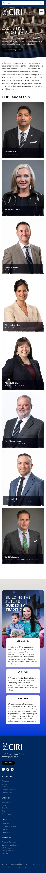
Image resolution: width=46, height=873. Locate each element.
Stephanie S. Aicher (13, 325)
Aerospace (6, 802)
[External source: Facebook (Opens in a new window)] (12, 769)
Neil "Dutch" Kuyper (13, 441)
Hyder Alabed (11, 499)
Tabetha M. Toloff (12, 209)
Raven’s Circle (7, 793)
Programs (5, 781)
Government (7, 811)
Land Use (5, 824)
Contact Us (8, 763)
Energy (4, 805)
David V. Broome (12, 557)
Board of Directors (9, 842)
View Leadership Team (12, 50)
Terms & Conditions (21, 868)
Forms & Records (8, 790)
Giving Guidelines (8, 851)
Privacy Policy (7, 868)
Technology (6, 814)
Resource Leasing (9, 826)
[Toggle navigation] (41, 12)
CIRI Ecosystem (8, 848)
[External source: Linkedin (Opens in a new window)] (3, 769)
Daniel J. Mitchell (12, 267)
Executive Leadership (10, 845)
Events (4, 784)
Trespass (5, 829)
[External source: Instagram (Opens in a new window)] (7, 769)
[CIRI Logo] (12, 11)
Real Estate (6, 808)
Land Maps (6, 832)
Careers (5, 854)
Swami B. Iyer (10, 151)
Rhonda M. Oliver (12, 383)
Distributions (6, 787)
